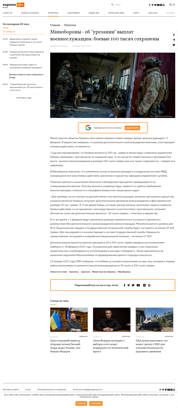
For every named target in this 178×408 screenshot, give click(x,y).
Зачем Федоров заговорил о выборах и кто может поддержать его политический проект (110, 346)
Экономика (74, 13)
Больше (170, 13)
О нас (28, 389)
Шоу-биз (153, 13)
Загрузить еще (23, 98)
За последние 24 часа (16, 24)
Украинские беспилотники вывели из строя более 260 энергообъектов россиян (27, 55)
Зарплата (85, 271)
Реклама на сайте (11, 389)
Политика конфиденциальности (87, 389)
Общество (94, 13)
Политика (53, 13)
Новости (7, 13)
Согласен (81, 403)
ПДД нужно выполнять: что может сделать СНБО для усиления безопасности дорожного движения (152, 346)
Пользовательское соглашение (51, 389)
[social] (150, 5)
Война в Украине (30, 13)
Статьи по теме (59, 300)
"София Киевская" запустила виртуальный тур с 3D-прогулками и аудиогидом (26, 87)
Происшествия (116, 13)
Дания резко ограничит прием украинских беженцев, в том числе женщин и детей (26, 42)
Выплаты (74, 271)
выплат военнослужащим (149, 138)
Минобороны (124, 271)
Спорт (136, 13)
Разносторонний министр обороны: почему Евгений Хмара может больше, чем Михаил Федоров (65, 346)
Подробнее (96, 403)
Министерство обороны (104, 271)
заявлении (56, 165)
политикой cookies (89, 397)
